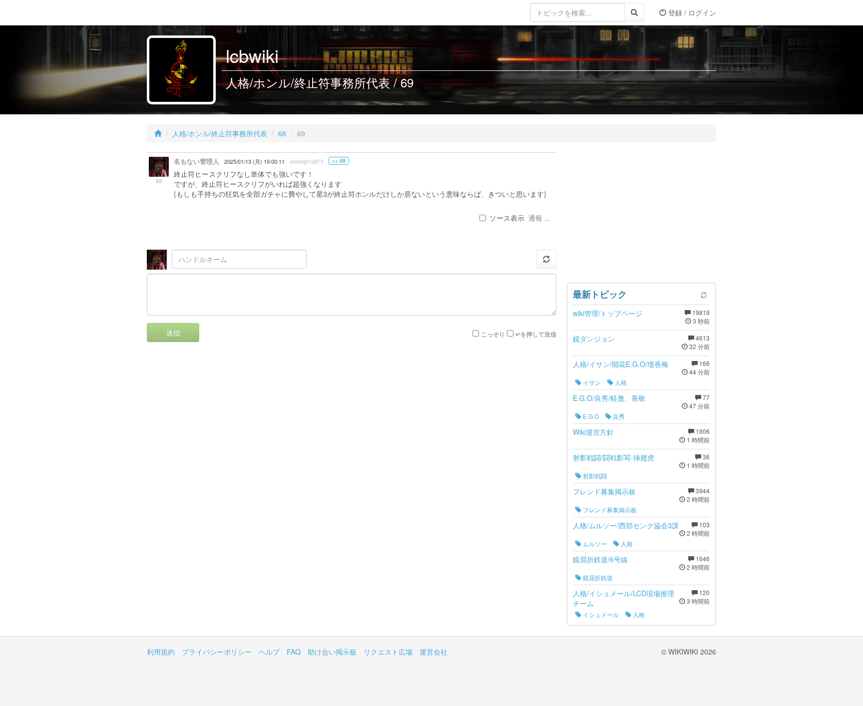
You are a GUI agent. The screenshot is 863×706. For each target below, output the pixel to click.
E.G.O (590, 416)
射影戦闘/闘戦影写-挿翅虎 (613, 457)
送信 (173, 333)
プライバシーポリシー (217, 652)
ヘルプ (269, 652)
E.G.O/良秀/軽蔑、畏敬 (609, 398)
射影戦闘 (594, 475)
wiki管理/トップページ (607, 313)
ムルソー (594, 543)
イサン (591, 382)
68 (282, 133)
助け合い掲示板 (332, 652)
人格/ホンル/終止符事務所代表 (219, 133)
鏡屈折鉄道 (597, 577)
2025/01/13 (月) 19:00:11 (254, 161)
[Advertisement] (641, 214)
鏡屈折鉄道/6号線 (600, 559)
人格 (620, 382)
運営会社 (433, 652)
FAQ (294, 652)
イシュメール (600, 614)
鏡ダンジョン (594, 339)
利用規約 (161, 652)
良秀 (618, 416)
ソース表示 (506, 218)
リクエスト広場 (388, 652)
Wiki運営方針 (593, 432)
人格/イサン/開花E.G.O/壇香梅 (620, 364)
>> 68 (339, 160)
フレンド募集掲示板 (604, 491)
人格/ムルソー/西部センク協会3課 (626, 525)
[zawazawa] (186, 12)
